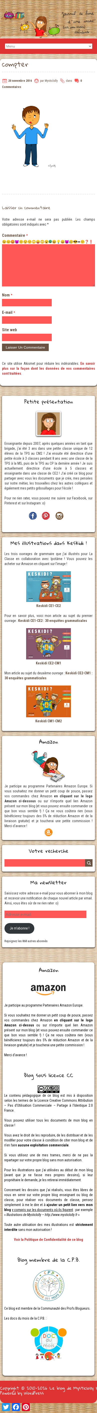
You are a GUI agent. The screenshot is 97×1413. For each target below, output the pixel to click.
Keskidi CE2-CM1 (48, 663)
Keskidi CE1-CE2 (48, 606)
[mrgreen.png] (50, 241)
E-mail (8, 312)
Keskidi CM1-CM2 (48, 721)
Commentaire (15, 235)
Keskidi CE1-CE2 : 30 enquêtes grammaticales (52, 621)
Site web (9, 329)
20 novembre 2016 (20, 80)
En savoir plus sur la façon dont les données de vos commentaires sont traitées (48, 368)
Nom (7, 295)
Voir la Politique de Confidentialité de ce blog (48, 1240)
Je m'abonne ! (19, 928)
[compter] (32, 97)
